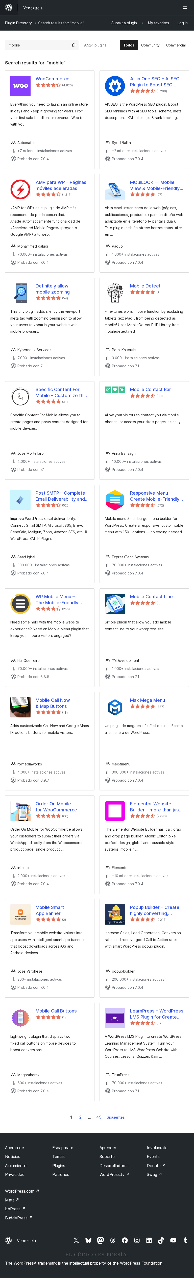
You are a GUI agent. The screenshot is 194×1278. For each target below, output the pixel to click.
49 (99, 1117)
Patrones (60, 1174)
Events (153, 1156)
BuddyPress (19, 1217)
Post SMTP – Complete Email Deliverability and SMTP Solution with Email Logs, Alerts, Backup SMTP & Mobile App (62, 496)
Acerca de (14, 1147)
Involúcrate (157, 1147)
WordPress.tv (115, 1174)
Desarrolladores (114, 1165)
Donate (156, 1165)
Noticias (12, 1156)
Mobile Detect (145, 285)
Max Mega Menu (147, 700)
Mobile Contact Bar (150, 389)
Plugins (58, 1165)
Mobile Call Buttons (56, 1011)
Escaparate (62, 1147)
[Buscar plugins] (73, 45)
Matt (12, 1199)
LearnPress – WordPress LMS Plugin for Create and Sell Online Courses (156, 1014)
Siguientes (116, 1117)
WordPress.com (22, 1191)
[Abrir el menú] (186, 7)
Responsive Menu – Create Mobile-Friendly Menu (154, 496)
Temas (58, 1156)
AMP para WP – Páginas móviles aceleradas (61, 185)
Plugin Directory (18, 23)
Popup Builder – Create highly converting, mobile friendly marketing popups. (154, 910)
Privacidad (15, 1174)
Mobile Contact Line (151, 596)
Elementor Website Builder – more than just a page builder (155, 807)
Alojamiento (16, 1165)
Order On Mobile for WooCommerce (56, 806)
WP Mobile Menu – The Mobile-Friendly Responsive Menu (57, 600)
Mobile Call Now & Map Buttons (53, 703)
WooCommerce (52, 78)
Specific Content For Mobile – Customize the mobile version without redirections (61, 392)
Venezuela (26, 1240)
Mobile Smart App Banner (50, 910)
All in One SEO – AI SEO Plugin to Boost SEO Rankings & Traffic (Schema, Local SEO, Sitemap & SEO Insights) (156, 82)
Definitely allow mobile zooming (53, 288)
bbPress (15, 1208)
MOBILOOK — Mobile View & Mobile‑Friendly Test (155, 185)
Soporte (107, 1156)
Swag (154, 1174)
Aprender (108, 1147)
